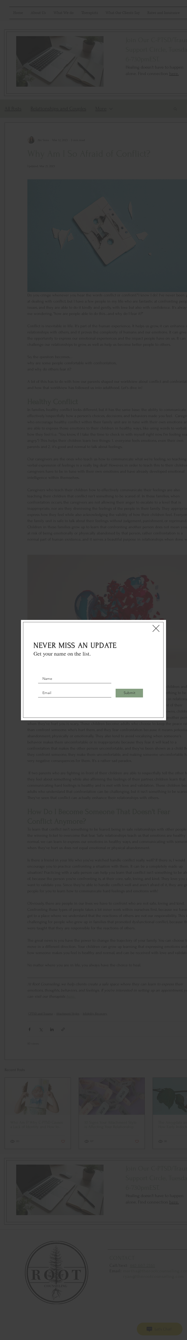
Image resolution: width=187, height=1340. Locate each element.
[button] (156, 628)
